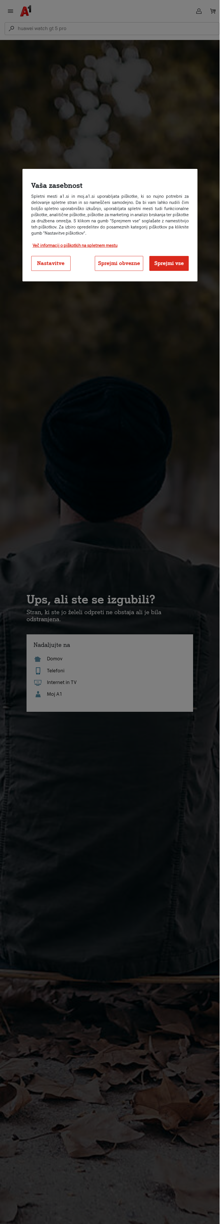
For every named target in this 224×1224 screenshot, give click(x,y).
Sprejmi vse (169, 263)
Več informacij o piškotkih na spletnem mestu (75, 245)
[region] (109, 225)
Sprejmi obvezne (119, 263)
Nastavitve (50, 263)
